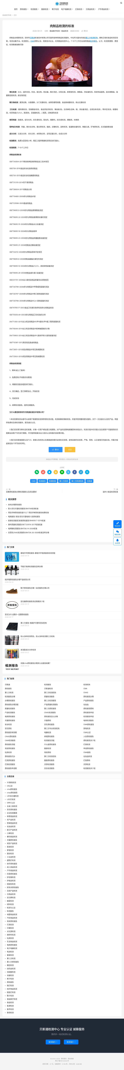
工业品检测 (11, 857)
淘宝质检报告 (10, 748)
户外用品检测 (103, 9)
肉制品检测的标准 (62, 26)
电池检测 (10, 952)
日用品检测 (90, 9)
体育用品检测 (12, 816)
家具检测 (10, 847)
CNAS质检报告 (10, 736)
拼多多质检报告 (13, 887)
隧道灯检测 (11, 992)
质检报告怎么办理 (51, 716)
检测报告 (34, 9)
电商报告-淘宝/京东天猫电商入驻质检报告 (24, 516)
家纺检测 (10, 853)
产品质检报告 (88, 700)
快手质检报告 (12, 864)
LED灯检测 (11, 799)
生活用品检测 (12, 941)
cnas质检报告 (12, 793)
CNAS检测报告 (50, 712)
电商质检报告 (10, 716)
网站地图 (71, 1059)
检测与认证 (11, 908)
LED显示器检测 (13, 796)
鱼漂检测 (10, 1006)
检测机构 (52, 481)
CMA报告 (87, 752)
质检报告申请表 (11, 768)
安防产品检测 (12, 843)
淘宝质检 (47, 752)
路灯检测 (10, 985)
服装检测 (44, 9)
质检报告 (62, 4)
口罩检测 (10, 833)
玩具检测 (8, 752)
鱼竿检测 (10, 1009)
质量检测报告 (49, 696)
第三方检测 (63, 481)
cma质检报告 (12, 789)
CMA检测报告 (10, 740)
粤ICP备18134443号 (62, 1061)
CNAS (85, 692)
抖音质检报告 (12, 874)
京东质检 (8, 728)
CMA (32, 41)
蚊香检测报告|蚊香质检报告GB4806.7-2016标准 (26, 520)
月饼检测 (86, 764)
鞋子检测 (55, 9)
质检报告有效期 (11, 732)
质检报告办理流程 (11, 704)
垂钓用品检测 (12, 837)
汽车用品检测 (12, 918)
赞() (84, 31)
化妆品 (86, 704)
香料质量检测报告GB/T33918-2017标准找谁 (25, 524)
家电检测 (86, 728)
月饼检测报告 (49, 764)
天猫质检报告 (10, 720)
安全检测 (8, 724)
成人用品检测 (12, 867)
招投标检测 (11, 884)
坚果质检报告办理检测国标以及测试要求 (21, 492)
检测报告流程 (49, 740)
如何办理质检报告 (15, 505)
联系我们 (53, 1042)
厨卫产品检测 (12, 830)
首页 (16, 9)
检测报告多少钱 (89, 768)
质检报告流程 (10, 744)
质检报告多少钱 (89, 740)
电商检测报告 (88, 720)
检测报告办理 (10, 696)
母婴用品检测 (12, 914)
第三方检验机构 (50, 756)
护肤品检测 (11, 881)
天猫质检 (47, 720)
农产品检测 (11, 820)
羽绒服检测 (11, 972)
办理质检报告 (10, 700)
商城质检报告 (49, 736)
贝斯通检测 (48, 688)
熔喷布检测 (11, 935)
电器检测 (47, 732)
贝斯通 (32, 38)
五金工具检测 (12, 806)
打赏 (70, 450)
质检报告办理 (88, 696)
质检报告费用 (88, 708)
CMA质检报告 (88, 724)
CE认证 (9, 786)
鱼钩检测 (10, 1013)
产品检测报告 (10, 712)
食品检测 (64, 31)
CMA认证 (87, 732)
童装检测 (10, 955)
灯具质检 (86, 760)
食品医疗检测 (6, 15)
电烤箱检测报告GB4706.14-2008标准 (22, 528)
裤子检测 (10, 979)
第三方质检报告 (50, 708)
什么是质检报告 (50, 744)
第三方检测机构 (92, 38)
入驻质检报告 (88, 736)
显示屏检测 (11, 897)
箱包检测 (10, 965)
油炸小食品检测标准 (110, 492)
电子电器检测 (66, 9)
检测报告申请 (88, 716)
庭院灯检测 (11, 860)
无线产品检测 (12, 891)
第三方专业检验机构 (51, 728)
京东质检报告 (49, 724)
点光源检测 (11, 931)
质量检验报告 (10, 708)
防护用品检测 (12, 989)
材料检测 (10, 904)
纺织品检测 (11, 969)
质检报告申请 (88, 712)
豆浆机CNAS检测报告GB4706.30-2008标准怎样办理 (28, 532)
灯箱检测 (10, 928)
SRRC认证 (11, 803)
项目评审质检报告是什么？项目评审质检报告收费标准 (28, 512)
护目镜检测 (11, 877)
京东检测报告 (49, 768)
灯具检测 (78, 9)
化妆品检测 (87, 756)
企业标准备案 (12, 813)
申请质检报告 (88, 748)
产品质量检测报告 (51, 704)
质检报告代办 (10, 756)
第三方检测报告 (50, 700)
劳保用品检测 (12, 823)
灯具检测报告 (10, 764)
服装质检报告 (49, 760)
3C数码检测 (11, 782)
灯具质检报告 (10, 760)
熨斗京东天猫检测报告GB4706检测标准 (23, 509)
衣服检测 (10, 975)
